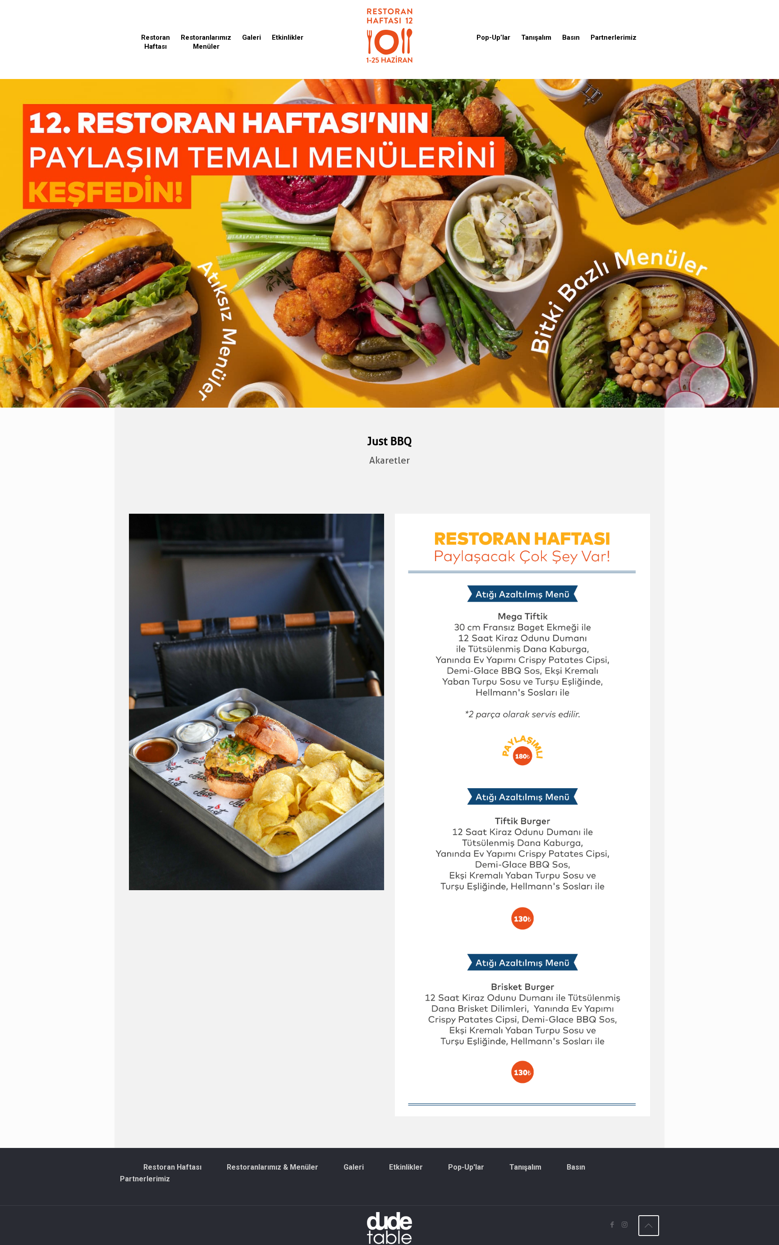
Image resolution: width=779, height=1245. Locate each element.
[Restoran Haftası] (389, 35)
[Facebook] (612, 1225)
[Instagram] (624, 1225)
